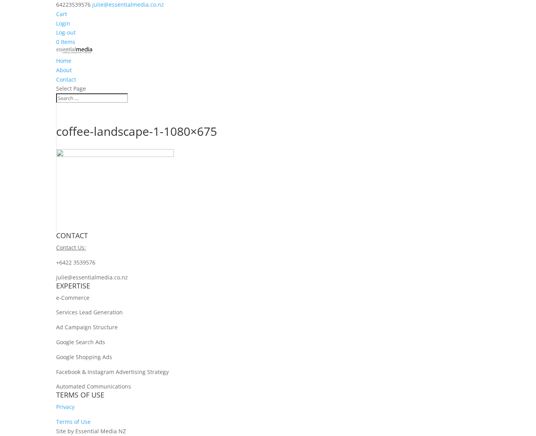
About (64, 70)
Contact (66, 79)
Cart (61, 14)
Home (63, 60)
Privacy (65, 406)
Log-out (66, 32)
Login (63, 23)
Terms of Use (73, 421)
